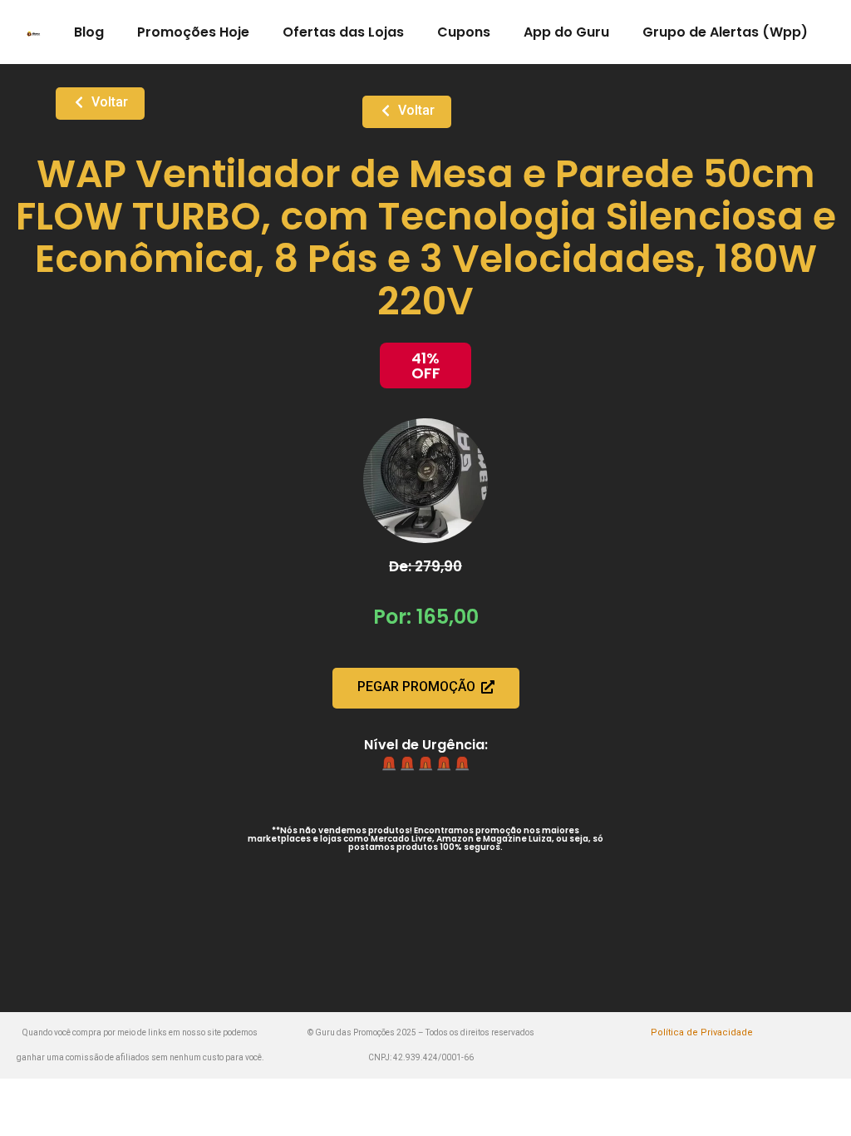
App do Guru (566, 32)
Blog (89, 32)
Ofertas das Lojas (343, 32)
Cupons (463, 32)
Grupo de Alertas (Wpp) (725, 32)
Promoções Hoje (193, 32)
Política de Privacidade (702, 1032)
